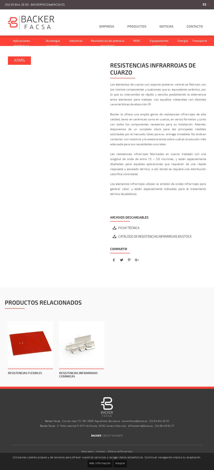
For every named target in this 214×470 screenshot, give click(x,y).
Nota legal (87, 451)
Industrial (75, 41)
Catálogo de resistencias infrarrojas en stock (155, 236)
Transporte (199, 41)
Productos (136, 26)
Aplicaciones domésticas (21, 43)
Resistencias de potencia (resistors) (107, 43)
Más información (100, 463)
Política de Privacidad (120, 451)
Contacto (195, 26)
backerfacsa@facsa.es (48, 4)
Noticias (166, 26)
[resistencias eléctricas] (107, 416)
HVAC (136, 41)
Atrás (19, 60)
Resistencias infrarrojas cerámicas (78, 374)
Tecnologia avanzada (53, 43)
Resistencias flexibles (25, 373)
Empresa (106, 26)
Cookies (100, 451)
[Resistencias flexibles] (30, 343)
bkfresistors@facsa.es (140, 425)
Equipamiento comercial (159, 43)
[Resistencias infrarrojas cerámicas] (81, 343)
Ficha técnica (128, 228)
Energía (183, 41)
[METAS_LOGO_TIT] (31, 28)
